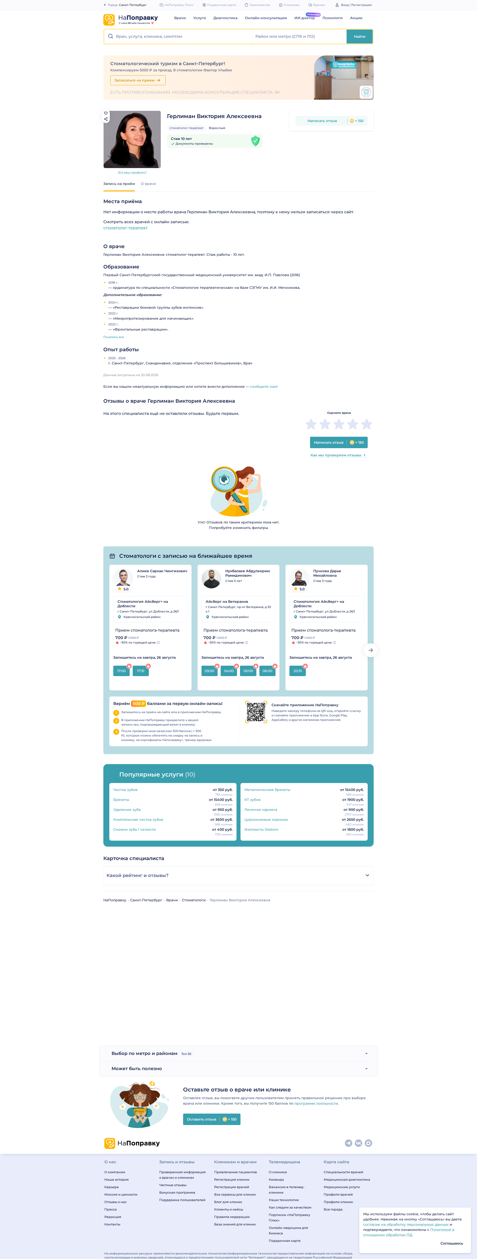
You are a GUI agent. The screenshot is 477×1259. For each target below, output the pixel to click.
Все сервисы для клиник (235, 1194)
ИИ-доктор (304, 18)
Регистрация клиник (231, 1179)
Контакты (112, 1224)
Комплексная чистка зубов (138, 819)
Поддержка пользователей (182, 1200)
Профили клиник (338, 1202)
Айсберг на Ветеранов (227, 601)
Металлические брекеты (267, 789)
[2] (325, 424)
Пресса (110, 1209)
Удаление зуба (127, 809)
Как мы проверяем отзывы (336, 455)
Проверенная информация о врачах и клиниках (182, 1174)
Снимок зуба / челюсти (134, 829)
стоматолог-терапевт (186, 128)
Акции (356, 18)
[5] (367, 424)
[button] (178, 36)
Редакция (112, 1217)
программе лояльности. (316, 1103)
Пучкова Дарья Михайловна (327, 573)
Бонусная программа (177, 1192)
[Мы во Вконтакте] (359, 1143)
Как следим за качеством (290, 1207)
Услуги (199, 18)
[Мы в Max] (369, 1143)
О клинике (278, 1172)
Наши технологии (284, 1200)
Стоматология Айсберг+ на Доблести (143, 603)
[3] (339, 424)
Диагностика (225, 18)
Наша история (116, 1179)
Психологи (332, 18)
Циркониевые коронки (266, 819)
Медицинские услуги (342, 1187)
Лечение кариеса (260, 809)
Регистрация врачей (231, 1187)
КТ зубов (252, 799)
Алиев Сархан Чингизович (162, 571)
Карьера (111, 1187)
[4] (353, 424)
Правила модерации (232, 1217)
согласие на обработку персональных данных (406, 1224)
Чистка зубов (125, 789)
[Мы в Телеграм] (349, 1143)
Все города (333, 1209)
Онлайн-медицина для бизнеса (288, 1230)
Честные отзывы (172, 1185)
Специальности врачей (343, 1172)
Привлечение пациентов (235, 1172)
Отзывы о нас (115, 1202)
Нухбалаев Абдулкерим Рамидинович (247, 573)
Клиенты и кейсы (228, 1209)
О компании (114, 1172)
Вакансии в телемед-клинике (287, 1189)
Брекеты (121, 799)
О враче (148, 183)
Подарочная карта (285, 1241)
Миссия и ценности (120, 1194)
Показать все (113, 337)
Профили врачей (338, 1194)
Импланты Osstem (261, 829)
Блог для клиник (228, 1202)
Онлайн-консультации (266, 18)
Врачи (180, 18)
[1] (311, 424)
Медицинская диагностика (347, 1179)
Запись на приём (119, 183)
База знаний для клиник (235, 1224)
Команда (276, 1179)
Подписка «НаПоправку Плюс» (289, 1217)
